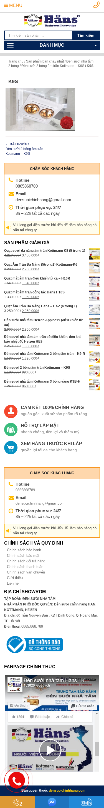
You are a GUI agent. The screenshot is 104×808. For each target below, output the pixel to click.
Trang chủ (16, 61)
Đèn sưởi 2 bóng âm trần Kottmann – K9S (52, 66)
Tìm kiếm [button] (85, 35)
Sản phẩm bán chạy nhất (45, 61)
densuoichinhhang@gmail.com (43, 199)
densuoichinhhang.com (67, 790)
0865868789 (27, 186)
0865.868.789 (32, 626)
